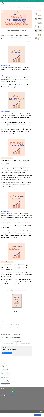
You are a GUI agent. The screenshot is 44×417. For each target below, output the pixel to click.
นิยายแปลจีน (8, 369)
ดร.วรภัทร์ (4, 368)
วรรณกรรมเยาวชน (8, 373)
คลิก (19, 315)
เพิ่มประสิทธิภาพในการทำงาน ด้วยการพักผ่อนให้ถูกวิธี (10, 325)
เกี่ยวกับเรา (2, 0)
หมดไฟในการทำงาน (2, 376)
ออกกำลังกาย (2, 377)
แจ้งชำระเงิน (16, 0)
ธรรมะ (6, 368)
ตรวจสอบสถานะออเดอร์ (22, 0)
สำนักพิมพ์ (9, 7)
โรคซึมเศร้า (2, 384)
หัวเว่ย (8, 376)
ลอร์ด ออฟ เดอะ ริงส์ (2, 373)
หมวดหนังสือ (14, 7)
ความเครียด (2, 368)
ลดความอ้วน (6, 372)
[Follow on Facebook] (1, 395)
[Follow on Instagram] (3, 395)
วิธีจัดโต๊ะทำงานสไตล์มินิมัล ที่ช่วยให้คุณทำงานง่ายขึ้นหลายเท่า (11, 331)
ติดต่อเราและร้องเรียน (36, 0)
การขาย (6, 365)
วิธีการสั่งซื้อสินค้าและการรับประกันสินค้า (9, 0)
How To (16, 29)
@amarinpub (16, 391)
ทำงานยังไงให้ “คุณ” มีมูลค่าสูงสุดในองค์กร (19, 290)
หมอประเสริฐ (6, 376)
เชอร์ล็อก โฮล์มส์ (6, 380)
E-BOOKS (18, 7)
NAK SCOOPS (34, 7)
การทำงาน (8, 365)
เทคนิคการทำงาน (6, 381)
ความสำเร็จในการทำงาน (6, 366)
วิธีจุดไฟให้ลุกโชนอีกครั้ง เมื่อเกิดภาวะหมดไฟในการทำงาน (10, 334)
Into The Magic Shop (3, 365)
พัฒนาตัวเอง (2, 372)
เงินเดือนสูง (20, 341)
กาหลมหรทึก (2, 366)
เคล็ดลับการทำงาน (2, 380)
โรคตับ (4, 384)
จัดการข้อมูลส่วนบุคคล (29, 0)
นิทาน (1, 369)
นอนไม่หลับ (9, 368)
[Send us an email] (6, 395)
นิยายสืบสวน (5, 369)
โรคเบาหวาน (6, 384)
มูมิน (4, 372)
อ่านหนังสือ (7, 377)
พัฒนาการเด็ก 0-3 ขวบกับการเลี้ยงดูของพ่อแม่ (25, 343)
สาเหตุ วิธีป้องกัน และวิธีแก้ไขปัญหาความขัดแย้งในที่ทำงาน (10, 337)
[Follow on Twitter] (4, 395)
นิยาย (3, 369)
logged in (8, 349)
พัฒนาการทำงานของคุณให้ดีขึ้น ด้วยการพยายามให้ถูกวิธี (10, 328)
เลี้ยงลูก (8, 381)
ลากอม (5, 373)
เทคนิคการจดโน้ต (2, 381)
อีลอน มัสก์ (5, 377)
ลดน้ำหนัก (9, 372)
